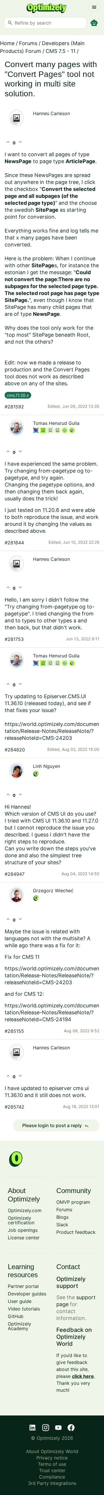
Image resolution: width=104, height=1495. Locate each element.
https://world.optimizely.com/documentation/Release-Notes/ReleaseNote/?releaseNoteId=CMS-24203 (52, 975)
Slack (62, 1224)
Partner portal (23, 1286)
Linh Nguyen (46, 766)
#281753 (14, 639)
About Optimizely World (52, 1451)
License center (24, 1237)
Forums (28, 43)
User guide (19, 1301)
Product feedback (76, 1232)
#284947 (15, 874)
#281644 (14, 542)
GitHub (15, 1316)
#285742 (14, 1107)
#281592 (14, 407)
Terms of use (52, 1464)
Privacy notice (52, 1458)
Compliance (52, 1477)
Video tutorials (24, 1309)
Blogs (62, 1217)
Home (7, 43)
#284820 (15, 750)
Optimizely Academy (19, 1326)
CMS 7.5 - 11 (60, 51)
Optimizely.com (25, 1210)
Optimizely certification (21, 1220)
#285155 (14, 1031)
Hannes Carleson (51, 113)
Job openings (23, 1230)
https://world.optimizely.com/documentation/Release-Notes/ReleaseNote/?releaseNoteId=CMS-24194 (52, 1012)
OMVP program (73, 1202)
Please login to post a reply (55, 1125)
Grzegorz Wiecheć (53, 890)
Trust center (52, 1470)
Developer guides (27, 1294)
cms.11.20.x (18, 395)
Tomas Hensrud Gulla (56, 423)
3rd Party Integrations (52, 1483)
